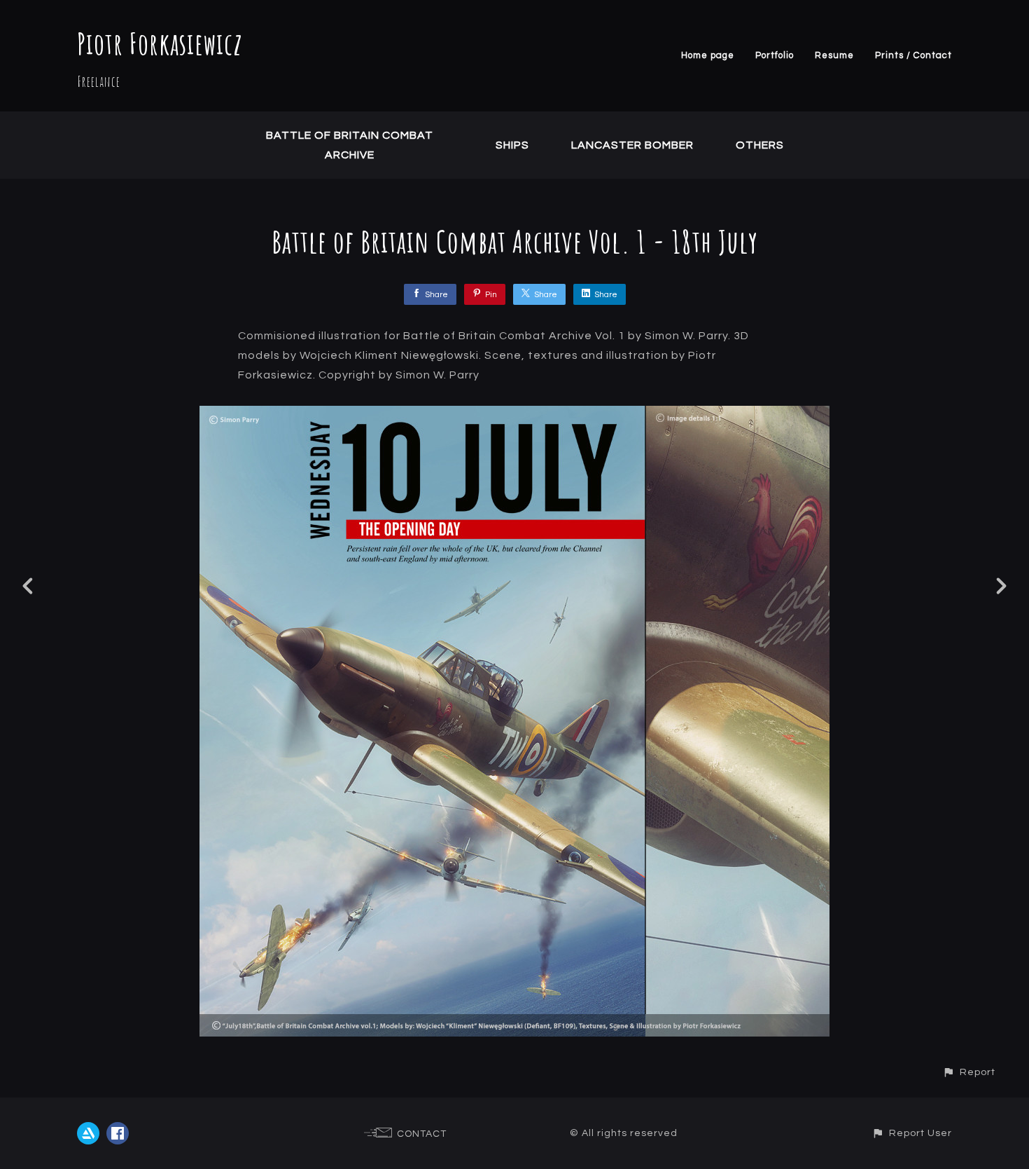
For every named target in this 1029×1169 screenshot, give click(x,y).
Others (760, 145)
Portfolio (774, 55)
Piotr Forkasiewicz (160, 43)
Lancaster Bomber (632, 145)
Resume (834, 55)
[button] (969, 1072)
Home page (707, 55)
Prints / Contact (913, 55)
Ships (512, 145)
